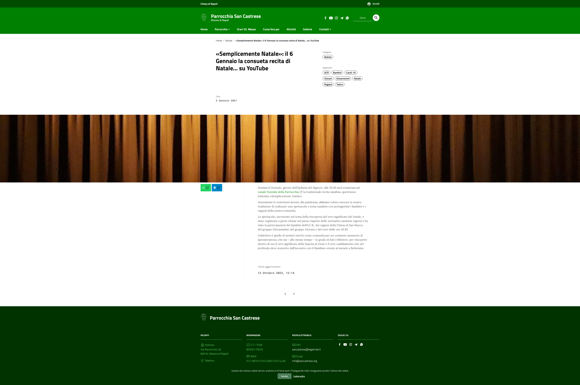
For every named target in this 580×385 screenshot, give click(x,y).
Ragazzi (328, 84)
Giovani (328, 78)
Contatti (324, 29)
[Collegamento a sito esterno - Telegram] (341, 17)
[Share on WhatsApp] (206, 187)
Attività (291, 29)
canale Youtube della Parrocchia (278, 192)
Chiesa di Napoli (209, 4)
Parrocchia (221, 29)
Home (204, 29)
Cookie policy (299, 376)
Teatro (340, 84)
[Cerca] (376, 17)
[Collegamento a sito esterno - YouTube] (331, 17)
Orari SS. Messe (246, 29)
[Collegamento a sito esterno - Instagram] (336, 17)
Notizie (228, 40)
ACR (326, 72)
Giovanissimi (343, 78)
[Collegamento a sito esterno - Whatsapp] (347, 17)
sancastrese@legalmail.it (306, 349)
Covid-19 (351, 72)
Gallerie (307, 29)
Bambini (337, 72)
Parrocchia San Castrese (236, 16)
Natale (357, 78)
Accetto (284, 376)
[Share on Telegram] (217, 187)
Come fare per (271, 29)
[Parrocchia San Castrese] (204, 17)
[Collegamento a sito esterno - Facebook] (325, 17)
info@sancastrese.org (304, 361)
